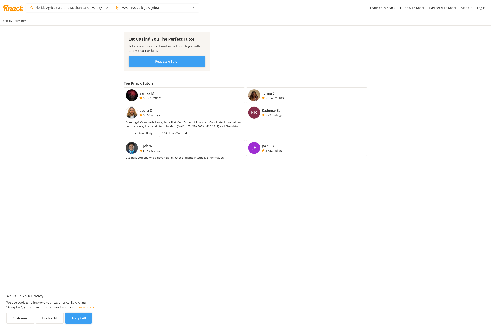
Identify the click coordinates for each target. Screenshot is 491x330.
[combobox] (69, 7)
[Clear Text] (107, 8)
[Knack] (13, 8)
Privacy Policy (84, 307)
